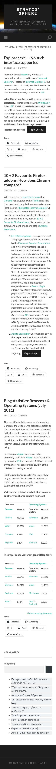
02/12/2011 (9, 190)
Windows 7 (44, 102)
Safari (29, 457)
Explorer (9, 542)
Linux (31, 526)
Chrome (8, 200)
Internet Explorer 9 (35, 81)
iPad (31, 534)
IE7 (11, 106)
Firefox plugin (38, 286)
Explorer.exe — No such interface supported (24, 60)
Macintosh (34, 593)
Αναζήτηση (9, 663)
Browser (9, 509)
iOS (19, 461)
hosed (24, 74)
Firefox (36, 200)
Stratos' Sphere (28, 11)
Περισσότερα (36, 129)
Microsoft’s (23, 207)
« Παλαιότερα (12, 652)
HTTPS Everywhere (21, 235)
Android (33, 542)
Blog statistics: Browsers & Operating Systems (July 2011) (27, 405)
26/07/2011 (9, 415)
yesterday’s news (31, 197)
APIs (27, 314)
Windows (33, 517)
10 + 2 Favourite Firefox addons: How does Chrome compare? (27, 180)
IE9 (42, 92)
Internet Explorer (38, 207)
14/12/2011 (9, 68)
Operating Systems (37, 504)
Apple (20, 453)
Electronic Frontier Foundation (34, 243)
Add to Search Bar (20, 333)
